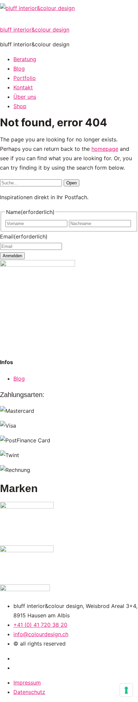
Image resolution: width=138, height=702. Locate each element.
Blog (19, 378)
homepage (104, 148)
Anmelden (12, 255)
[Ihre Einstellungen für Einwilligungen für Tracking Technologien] (126, 690)
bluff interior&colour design (34, 29)
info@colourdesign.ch (40, 634)
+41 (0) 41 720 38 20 (40, 624)
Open (71, 182)
